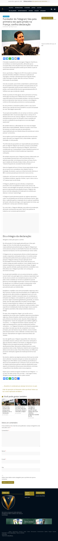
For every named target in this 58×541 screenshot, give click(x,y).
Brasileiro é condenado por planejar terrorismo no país (19, 386)
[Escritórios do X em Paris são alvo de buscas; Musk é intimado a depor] (21, 399)
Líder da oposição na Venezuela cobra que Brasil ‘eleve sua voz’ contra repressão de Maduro (20, 390)
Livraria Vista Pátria (40, 496)
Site (3, 467)
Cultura (39, 7)
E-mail (4, 459)
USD (51, 43)
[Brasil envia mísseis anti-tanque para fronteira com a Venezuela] (8, 399)
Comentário (5, 430)
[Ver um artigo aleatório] (54, 9)
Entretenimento (22, 10)
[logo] (8, 496)
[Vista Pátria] (3, 9)
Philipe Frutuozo (14, 26)
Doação (37, 10)
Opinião (31, 10)
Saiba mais (27, 497)
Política (11, 7)
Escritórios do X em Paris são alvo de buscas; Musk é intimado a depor (20, 409)
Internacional (19, 7)
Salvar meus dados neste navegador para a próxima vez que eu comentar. (19, 478)
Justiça (33, 7)
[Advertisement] (21, 223)
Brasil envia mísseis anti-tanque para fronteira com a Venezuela (7, 410)
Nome (4, 451)
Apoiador (42, 10)
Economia (27, 7)
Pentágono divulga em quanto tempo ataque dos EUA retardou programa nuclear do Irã (33, 411)
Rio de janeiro (12, 10)
